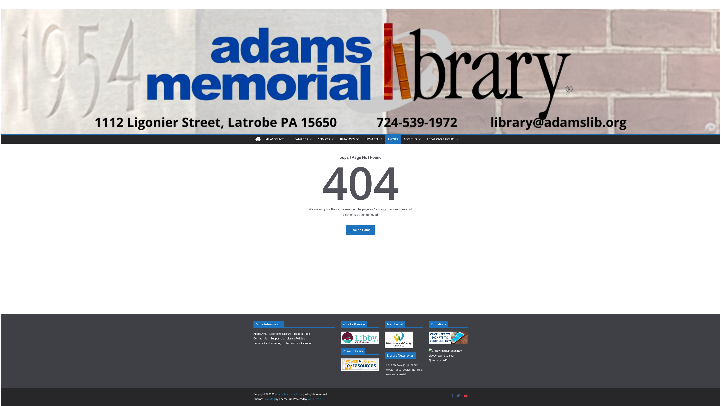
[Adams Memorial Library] (360, 11)
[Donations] (448, 333)
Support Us (277, 338)
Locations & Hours (280, 333)
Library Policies (296, 338)
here (394, 365)
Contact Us (260, 338)
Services (324, 139)
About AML (260, 333)
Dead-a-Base (302, 333)
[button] (286, 139)
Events (393, 139)
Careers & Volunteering (267, 343)
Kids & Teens (373, 139)
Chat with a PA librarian (298, 343)
